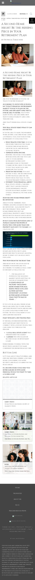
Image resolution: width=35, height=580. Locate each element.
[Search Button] (31, 13)
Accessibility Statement (15, 529)
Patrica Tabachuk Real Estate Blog (17, 18)
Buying (3, 18)
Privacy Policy (24, 527)
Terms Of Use (8, 527)
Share (32, 22)
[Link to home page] (17, 3)
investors (7, 215)
